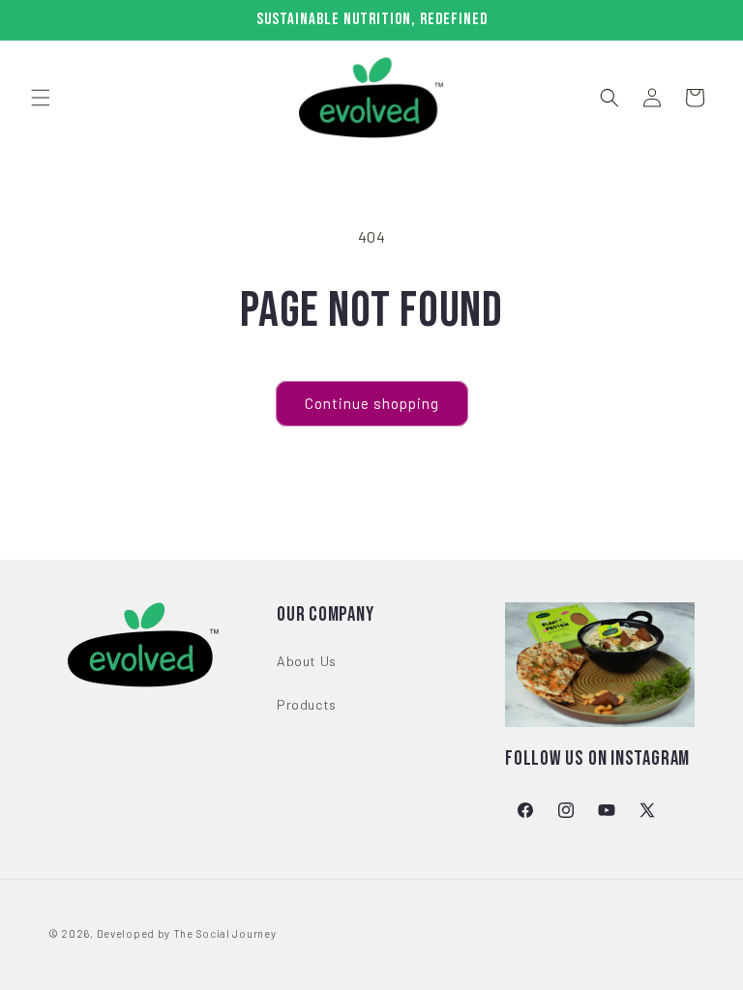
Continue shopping (372, 403)
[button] (40, 97)
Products (307, 704)
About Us (307, 661)
